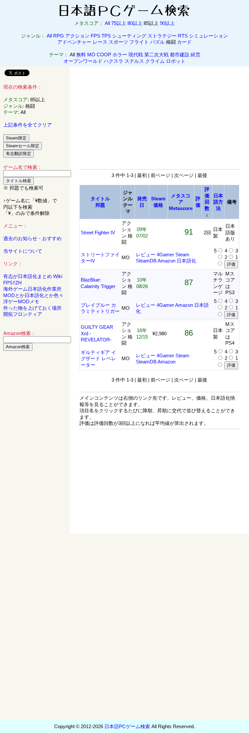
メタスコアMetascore (181, 202)
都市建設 (179, 54)
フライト (139, 42)
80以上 (134, 23)
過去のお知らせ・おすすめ (32, 238)
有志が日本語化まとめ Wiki (32, 276)
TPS (106, 36)
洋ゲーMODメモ (21, 301)
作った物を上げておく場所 (32, 308)
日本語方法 (218, 202)
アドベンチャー (74, 42)
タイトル (100, 198)
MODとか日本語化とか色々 (33, 295)
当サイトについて (22, 251)
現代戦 (135, 54)
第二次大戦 (156, 54)
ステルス (134, 61)
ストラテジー (162, 36)
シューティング (129, 36)
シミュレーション (208, 36)
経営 (195, 54)
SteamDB (146, 260)
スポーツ (118, 42)
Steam (182, 254)
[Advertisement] (35, 454)
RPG (58, 36)
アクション (77, 36)
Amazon (166, 260)
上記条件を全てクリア (27, 125)
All (107, 23)
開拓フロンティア (22, 314)
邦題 (100, 205)
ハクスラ (113, 61)
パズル (157, 42)
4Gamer (165, 254)
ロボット (175, 61)
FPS (95, 36)
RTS (183, 36)
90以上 (167, 23)
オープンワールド (83, 61)
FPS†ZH (12, 282)
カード (184, 42)
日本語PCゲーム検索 (127, 726)
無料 (81, 54)
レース (100, 42)
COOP (104, 54)
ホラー (120, 54)
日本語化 (186, 260)
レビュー (145, 254)
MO (91, 54)
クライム (155, 61)
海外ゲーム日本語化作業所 (32, 289)
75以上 (118, 23)
